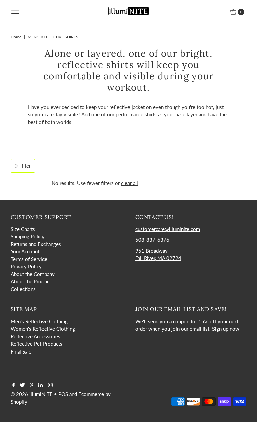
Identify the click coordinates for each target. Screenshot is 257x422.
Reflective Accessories (35, 336)
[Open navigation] (15, 12)
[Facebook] (13, 385)
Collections (23, 289)
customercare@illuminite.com (167, 229)
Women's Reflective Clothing (43, 329)
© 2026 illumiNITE (32, 394)
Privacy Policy (26, 266)
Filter (25, 166)
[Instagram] (50, 385)
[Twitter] (22, 385)
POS (63, 394)
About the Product (31, 281)
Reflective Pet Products (36, 344)
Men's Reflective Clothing (39, 321)
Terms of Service (29, 259)
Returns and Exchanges (36, 244)
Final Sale (21, 351)
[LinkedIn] (40, 385)
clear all (129, 183)
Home (16, 36)
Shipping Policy (28, 236)
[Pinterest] (31, 385)
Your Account (25, 251)
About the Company (33, 274)
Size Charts (23, 229)
